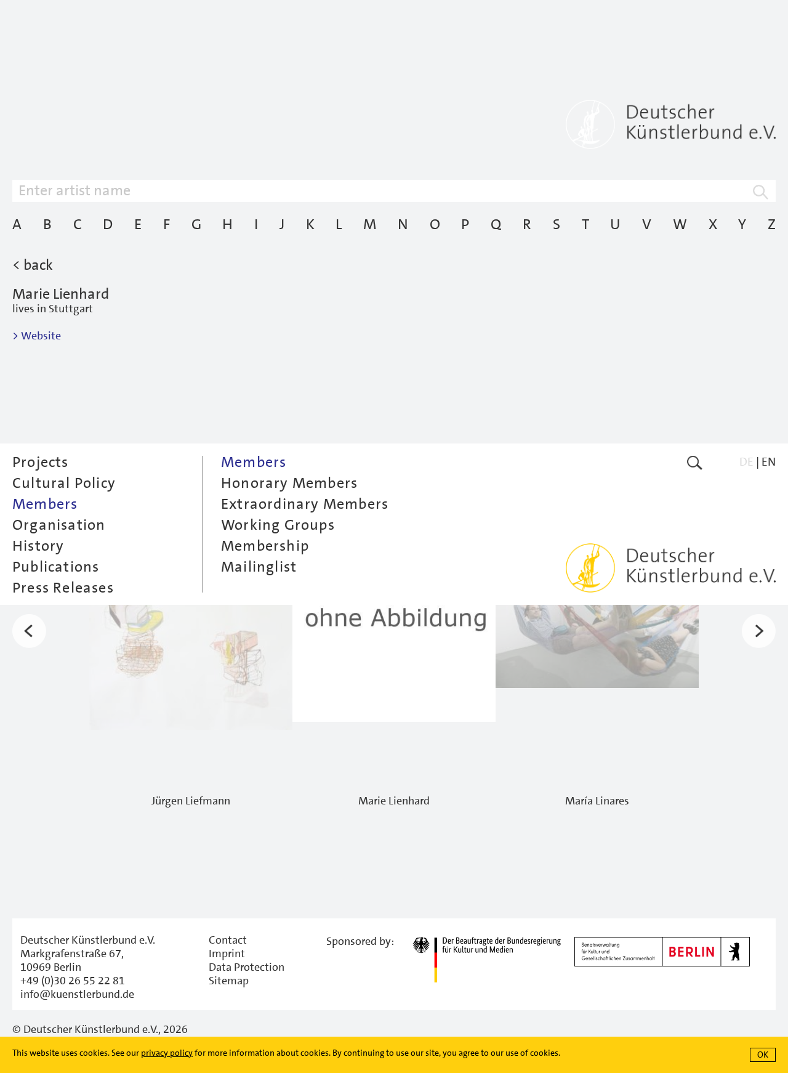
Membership (265, 546)
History (38, 546)
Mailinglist (259, 567)
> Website (36, 335)
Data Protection (246, 967)
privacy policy (167, 1052)
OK (762, 1054)
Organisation (58, 525)
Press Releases (63, 587)
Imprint (227, 953)
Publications (55, 567)
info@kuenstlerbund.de (77, 994)
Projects (40, 462)
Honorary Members (289, 483)
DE (746, 461)
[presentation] (29, 631)
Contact (228, 940)
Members (45, 504)
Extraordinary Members (304, 504)
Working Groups (278, 525)
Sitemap (229, 980)
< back (32, 265)
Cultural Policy (64, 483)
